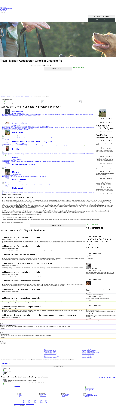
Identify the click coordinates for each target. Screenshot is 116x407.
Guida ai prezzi (65, 397)
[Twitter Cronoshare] (89, 389)
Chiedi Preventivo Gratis (95, 236)
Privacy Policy (28, 404)
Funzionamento (65, 395)
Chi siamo (20, 395)
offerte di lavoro (3, 10)
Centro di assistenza (88, 394)
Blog (19, 396)
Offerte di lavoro (43, 396)
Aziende (41, 397)
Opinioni (63, 396)
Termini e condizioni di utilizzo (19, 404)
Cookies (32, 404)
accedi (1, 8)
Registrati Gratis (6, 363)
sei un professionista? (4, 9)
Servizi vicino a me (65, 394)
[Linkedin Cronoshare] (89, 390)
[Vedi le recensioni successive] (4, 343)
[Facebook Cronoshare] (89, 388)
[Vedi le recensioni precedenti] (1, 343)
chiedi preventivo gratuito (7, 8)
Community (21, 397)
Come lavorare (43, 394)
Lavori (41, 395)
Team (20, 394)
